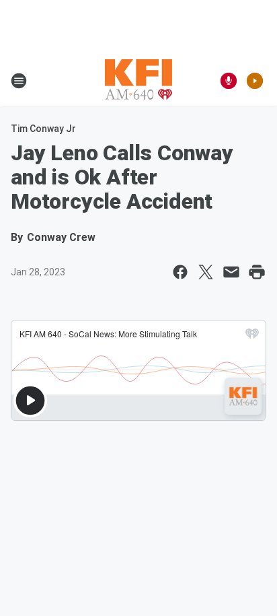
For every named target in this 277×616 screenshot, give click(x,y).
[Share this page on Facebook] (180, 272)
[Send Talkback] (229, 81)
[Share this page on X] (205, 272)
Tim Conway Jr (43, 128)
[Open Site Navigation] (19, 81)
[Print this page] (256, 272)
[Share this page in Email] (231, 272)
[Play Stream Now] (255, 81)
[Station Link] (138, 80)
